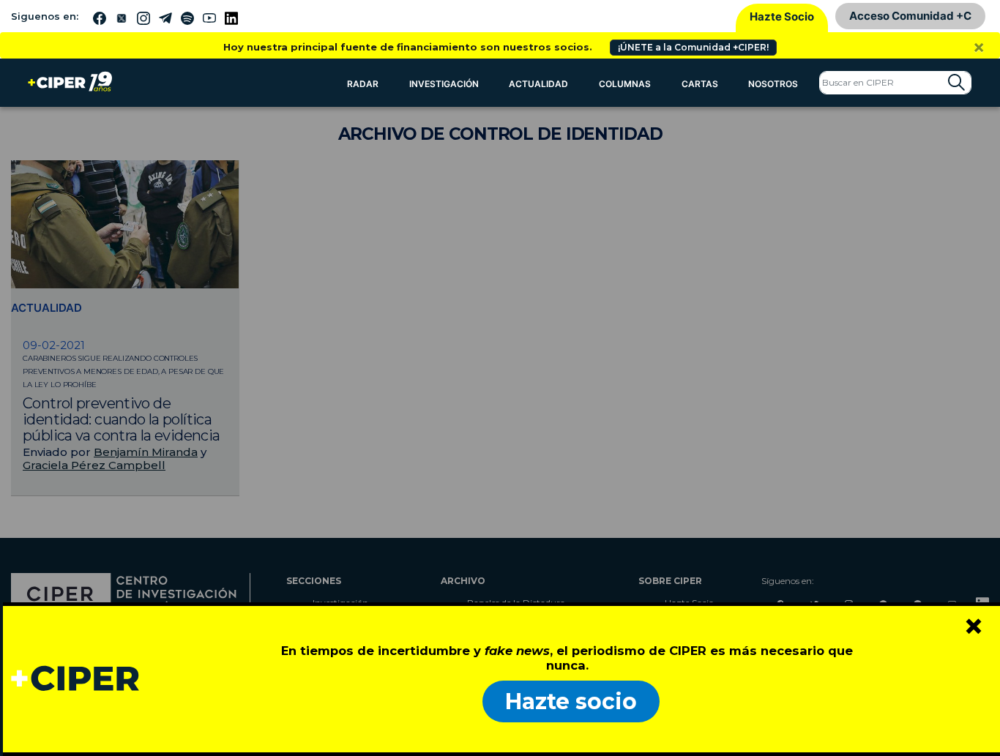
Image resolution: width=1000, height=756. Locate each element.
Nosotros (773, 83)
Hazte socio (571, 701)
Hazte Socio (782, 16)
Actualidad (538, 83)
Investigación (444, 83)
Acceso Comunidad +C (910, 16)
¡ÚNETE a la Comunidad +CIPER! (693, 47)
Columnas (625, 83)
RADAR (362, 83)
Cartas (700, 83)
